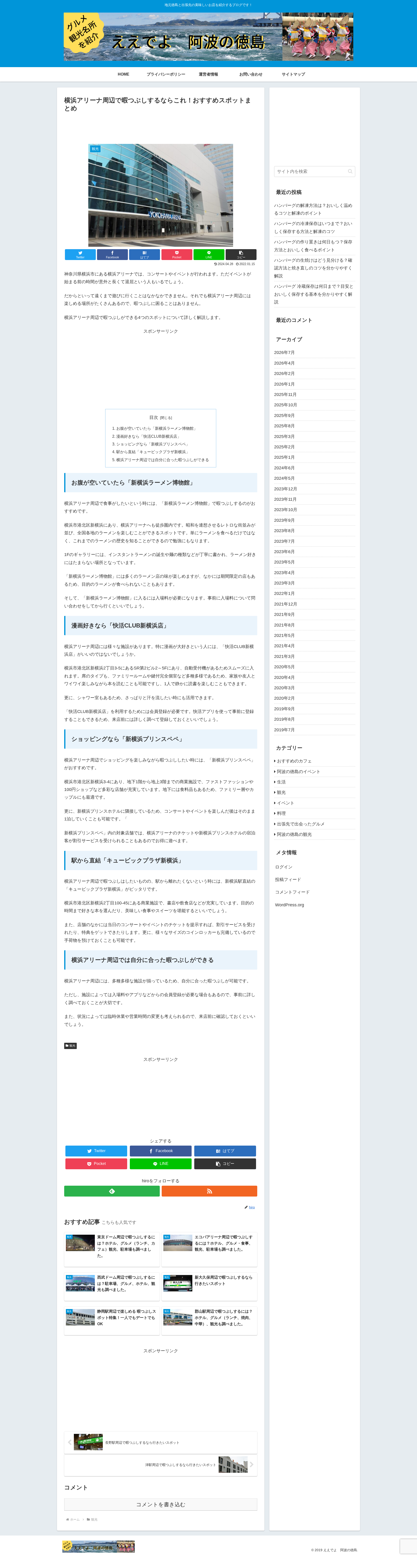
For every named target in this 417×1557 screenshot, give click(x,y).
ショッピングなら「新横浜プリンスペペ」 (153, 444)
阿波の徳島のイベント (298, 771)
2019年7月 (284, 729)
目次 (153, 417)
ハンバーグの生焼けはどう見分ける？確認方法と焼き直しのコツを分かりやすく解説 (313, 268)
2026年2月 (284, 373)
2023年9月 (284, 520)
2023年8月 (284, 530)
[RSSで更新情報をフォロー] (209, 1191)
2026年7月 (284, 352)
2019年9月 (284, 708)
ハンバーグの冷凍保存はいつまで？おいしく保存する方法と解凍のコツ (313, 227)
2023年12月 (285, 488)
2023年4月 (284, 572)
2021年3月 (284, 656)
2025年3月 (284, 436)
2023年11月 (285, 499)
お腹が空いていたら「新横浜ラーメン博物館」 (156, 428)
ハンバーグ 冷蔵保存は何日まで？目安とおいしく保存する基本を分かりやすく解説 (314, 294)
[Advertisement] (160, 127)
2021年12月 (285, 604)
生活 (281, 782)
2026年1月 (284, 384)
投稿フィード (288, 879)
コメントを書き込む (161, 1504)
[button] (241, 254)
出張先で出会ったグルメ (301, 824)
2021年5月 (284, 635)
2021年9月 (284, 614)
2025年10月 (285, 404)
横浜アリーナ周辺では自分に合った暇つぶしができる (162, 460)
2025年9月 (284, 415)
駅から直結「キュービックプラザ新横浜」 (153, 452)
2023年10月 (285, 509)
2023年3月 (284, 583)
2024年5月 (284, 478)
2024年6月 (284, 467)
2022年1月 (284, 593)
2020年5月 (284, 666)
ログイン (283, 867)
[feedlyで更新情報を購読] (112, 1191)
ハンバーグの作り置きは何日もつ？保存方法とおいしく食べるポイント (313, 246)
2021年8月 (284, 625)
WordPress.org (289, 904)
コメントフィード (292, 892)
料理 (281, 813)
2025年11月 (285, 394)
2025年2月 (284, 446)
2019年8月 (284, 719)
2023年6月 (284, 551)
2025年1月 (284, 457)
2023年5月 (284, 562)
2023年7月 (284, 541)
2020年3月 (284, 687)
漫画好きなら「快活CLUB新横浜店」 (148, 436)
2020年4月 (284, 677)
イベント (285, 803)
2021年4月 (284, 645)
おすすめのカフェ (294, 761)
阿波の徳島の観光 (294, 834)
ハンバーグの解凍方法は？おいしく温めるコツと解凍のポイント (313, 209)
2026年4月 (284, 363)
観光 (72, 1045)
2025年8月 (284, 425)
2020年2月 (284, 698)
